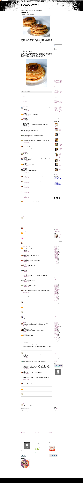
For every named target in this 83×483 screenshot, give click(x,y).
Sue (23, 328)
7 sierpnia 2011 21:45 (26, 172)
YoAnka (24, 269)
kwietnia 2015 (56, 295)
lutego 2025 (56, 246)
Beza (57, 80)
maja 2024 (55, 250)
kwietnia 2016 (56, 283)
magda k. (24, 289)
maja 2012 (55, 331)
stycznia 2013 (56, 323)
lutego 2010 (56, 359)
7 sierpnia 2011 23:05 (26, 187)
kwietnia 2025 (56, 245)
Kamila (24, 118)
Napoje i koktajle (58, 86)
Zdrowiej (55, 112)
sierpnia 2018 (56, 262)
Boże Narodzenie (57, 116)
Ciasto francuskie (59, 97)
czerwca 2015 (56, 293)
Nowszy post (23, 432)
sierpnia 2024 (56, 249)
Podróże (37, 10)
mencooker (24, 360)
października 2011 (56, 338)
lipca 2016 (55, 280)
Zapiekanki (60, 111)
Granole (61, 84)
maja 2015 (55, 294)
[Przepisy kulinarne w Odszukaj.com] (23, 456)
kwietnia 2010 (56, 357)
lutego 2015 (56, 297)
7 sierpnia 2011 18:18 (26, 110)
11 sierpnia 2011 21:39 (26, 308)
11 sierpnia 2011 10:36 (26, 303)
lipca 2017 (55, 267)
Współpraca (40, 10)
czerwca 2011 (56, 342)
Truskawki (60, 110)
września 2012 (56, 327)
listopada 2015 (56, 288)
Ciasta (60, 81)
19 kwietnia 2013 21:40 (26, 379)
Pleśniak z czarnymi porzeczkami (60, 149)
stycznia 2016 (56, 286)
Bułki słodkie (60, 80)
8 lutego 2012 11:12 (25, 349)
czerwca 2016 (56, 281)
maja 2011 (55, 343)
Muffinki (60, 85)
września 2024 (56, 248)
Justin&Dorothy (25, 231)
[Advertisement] (58, 25)
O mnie (34, 10)
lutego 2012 (56, 334)
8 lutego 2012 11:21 (25, 357)
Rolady (58, 91)
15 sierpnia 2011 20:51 (26, 325)
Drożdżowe (55, 84)
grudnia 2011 (56, 336)
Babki (55, 80)
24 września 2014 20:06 (26, 390)
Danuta (24, 113)
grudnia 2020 (56, 251)
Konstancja (24, 106)
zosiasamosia (25, 387)
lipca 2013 (55, 317)
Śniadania (27, 10)
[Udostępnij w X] (27, 91)
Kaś (23, 216)
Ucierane (61, 93)
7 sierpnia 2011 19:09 (26, 131)
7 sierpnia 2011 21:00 (26, 149)
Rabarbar (55, 108)
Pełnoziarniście (31, 10)
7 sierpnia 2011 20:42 (26, 142)
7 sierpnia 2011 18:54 (26, 126)
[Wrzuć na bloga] (26, 91)
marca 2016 (56, 284)
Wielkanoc (56, 118)
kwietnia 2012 (56, 332)
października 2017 (56, 265)
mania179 (24, 152)
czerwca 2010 (56, 355)
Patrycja (24, 259)
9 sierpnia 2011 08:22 (26, 276)
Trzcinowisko (25, 134)
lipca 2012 (55, 329)
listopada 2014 (56, 300)
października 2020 (57, 252)
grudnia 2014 (56, 299)
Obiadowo (56, 104)
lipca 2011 (55, 341)
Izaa (23, 264)
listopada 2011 (56, 337)
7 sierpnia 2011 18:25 (26, 115)
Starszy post (50, 432)
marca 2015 (56, 296)
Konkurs (61, 100)
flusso (24, 96)
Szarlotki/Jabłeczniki (57, 92)
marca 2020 (56, 255)
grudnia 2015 (56, 287)
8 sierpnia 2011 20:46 (26, 256)
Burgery (55, 97)
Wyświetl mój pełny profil (60, 237)
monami (24, 139)
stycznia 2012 (56, 335)
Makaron (60, 102)
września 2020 (56, 253)
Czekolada (60, 83)
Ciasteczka (56, 82)
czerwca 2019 (56, 258)
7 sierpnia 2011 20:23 (26, 136)
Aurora (24, 157)
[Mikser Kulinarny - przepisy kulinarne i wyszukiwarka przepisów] (37, 450)
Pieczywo (56, 106)
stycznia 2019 (56, 259)
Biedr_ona (24, 334)
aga (23, 236)
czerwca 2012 (56, 330)
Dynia (58, 84)
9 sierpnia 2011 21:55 (26, 286)
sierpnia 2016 (56, 279)
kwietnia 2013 (56, 320)
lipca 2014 (55, 304)
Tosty (57, 110)
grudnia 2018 (56, 260)
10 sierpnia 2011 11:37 (26, 292)
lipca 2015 (55, 292)
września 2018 (56, 261)
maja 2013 (55, 319)
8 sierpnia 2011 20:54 (26, 266)
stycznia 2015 (56, 298)
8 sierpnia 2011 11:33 (26, 208)
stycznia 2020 (56, 256)
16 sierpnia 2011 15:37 (26, 331)
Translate (57, 45)
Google (21, 476)
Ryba (59, 108)
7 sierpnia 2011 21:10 (26, 154)
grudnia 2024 (56, 247)
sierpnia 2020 (56, 254)
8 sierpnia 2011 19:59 (26, 251)
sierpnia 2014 (56, 303)
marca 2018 (56, 263)
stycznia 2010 (56, 360)
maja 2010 (55, 356)
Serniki (60, 91)
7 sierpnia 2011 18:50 (26, 120)
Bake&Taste (29, 4)
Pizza (58, 106)
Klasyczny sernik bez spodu (60, 160)
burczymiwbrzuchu (26, 226)
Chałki (55, 81)
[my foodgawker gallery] (58, 375)
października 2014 (57, 301)
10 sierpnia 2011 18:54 (26, 298)
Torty (58, 93)
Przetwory (60, 90)
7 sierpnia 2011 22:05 (26, 177)
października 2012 (57, 326)
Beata (24, 254)
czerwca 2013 (56, 318)
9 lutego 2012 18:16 (26, 368)
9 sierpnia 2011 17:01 (26, 281)
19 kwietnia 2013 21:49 (26, 385)
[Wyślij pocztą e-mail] (25, 91)
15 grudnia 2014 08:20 (26, 406)
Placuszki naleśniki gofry (27, 92)
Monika (24, 279)
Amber (24, 168)
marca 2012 (56, 333)
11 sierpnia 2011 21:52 (26, 313)
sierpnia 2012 (56, 328)
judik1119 (24, 101)
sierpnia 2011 (56, 340)
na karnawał (57, 119)
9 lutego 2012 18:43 (26, 373)
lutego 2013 (56, 322)
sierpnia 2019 (56, 257)
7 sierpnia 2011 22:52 (26, 182)
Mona (24, 322)
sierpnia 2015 (56, 291)
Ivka (23, 241)
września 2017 (56, 266)
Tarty (55, 93)
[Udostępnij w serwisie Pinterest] (29, 91)
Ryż (61, 108)
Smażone (55, 109)
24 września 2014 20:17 (26, 395)
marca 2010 (56, 358)
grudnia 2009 (56, 361)
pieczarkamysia (25, 274)
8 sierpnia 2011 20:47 (26, 261)
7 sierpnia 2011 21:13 (26, 160)
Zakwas (55, 111)
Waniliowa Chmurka (26, 246)
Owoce (60, 87)
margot (24, 163)
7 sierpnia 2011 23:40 (26, 192)
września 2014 (56, 302)
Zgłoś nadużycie (57, 231)
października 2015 (57, 289)
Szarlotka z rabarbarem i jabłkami (60, 169)
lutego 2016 (56, 285)
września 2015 (56, 290)
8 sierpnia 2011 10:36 (26, 203)
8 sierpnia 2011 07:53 (26, 197)
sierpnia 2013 (56, 316)
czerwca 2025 (56, 244)
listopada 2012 (56, 325)
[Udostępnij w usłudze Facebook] (28, 91)
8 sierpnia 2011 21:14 (26, 271)
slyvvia (24, 129)
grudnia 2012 (56, 324)
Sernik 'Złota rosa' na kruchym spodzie (60, 165)
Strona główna (22, 10)
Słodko (60, 109)
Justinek (24, 284)
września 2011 (56, 339)
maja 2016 (55, 282)
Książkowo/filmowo (56, 101)
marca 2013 (56, 321)
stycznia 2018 (56, 264)
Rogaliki (55, 91)
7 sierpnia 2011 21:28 (26, 165)
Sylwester (56, 117)
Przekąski (56, 90)
